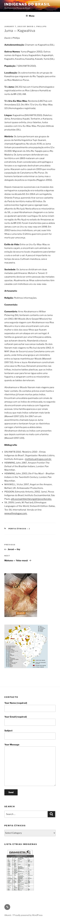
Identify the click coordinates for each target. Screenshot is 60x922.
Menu (31, 16)
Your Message (11, 744)
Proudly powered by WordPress (28, 915)
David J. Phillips (37, 26)
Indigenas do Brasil (27, 4)
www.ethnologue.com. (15, 513)
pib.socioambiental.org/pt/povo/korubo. (31, 499)
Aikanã (7, 915)
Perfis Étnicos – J (19, 529)
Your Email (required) (15, 717)
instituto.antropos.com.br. (38, 459)
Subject (8, 730)
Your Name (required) (15, 703)
